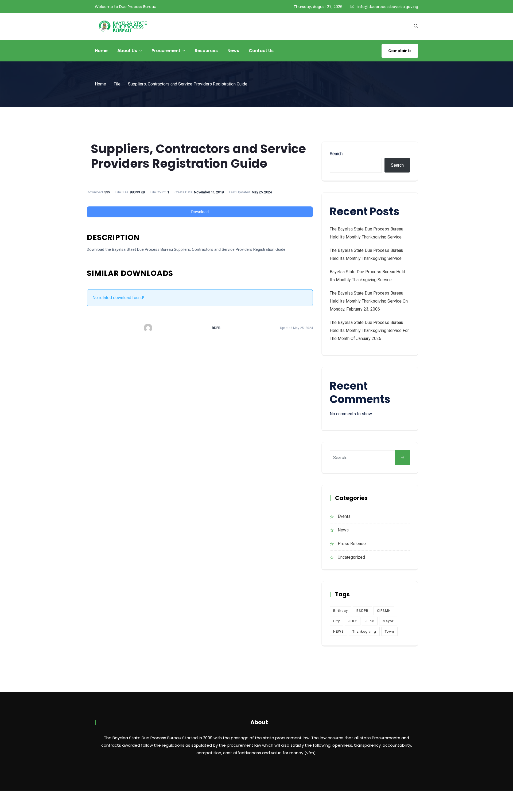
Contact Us (261, 51)
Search (336, 153)
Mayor (388, 621)
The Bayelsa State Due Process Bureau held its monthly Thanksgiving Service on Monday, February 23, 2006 (369, 301)
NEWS (338, 631)
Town (389, 631)
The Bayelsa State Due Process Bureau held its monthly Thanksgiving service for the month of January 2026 (369, 330)
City (336, 621)
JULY (352, 621)
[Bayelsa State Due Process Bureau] (122, 27)
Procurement (165, 51)
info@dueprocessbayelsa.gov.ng (387, 6)
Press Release (352, 543)
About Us (127, 51)
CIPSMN (384, 611)
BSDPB (362, 611)
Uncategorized (351, 557)
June (370, 621)
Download (200, 211)
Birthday (340, 611)
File (117, 84)
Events (344, 516)
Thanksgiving (364, 631)
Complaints (399, 50)
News (233, 51)
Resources (206, 51)
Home (101, 51)
